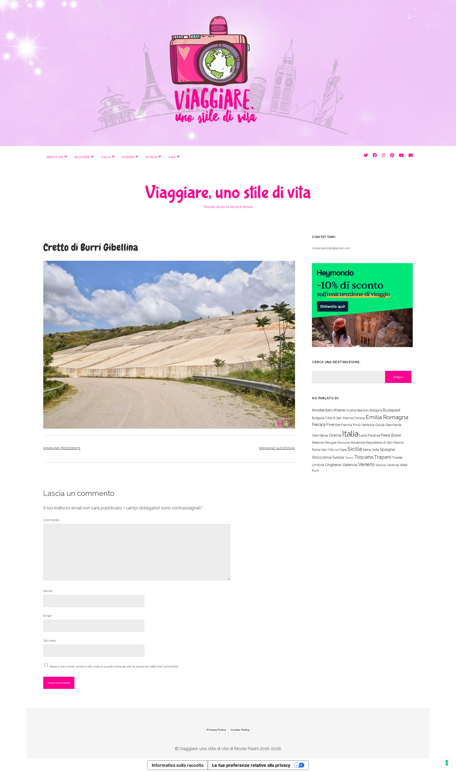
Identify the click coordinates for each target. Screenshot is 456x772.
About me (54, 157)
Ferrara (318, 424)
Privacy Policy (216, 730)
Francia (346, 425)
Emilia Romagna (387, 417)
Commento (51, 520)
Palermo (318, 442)
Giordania (320, 435)
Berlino (363, 410)
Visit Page (228, 73)
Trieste (397, 457)
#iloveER (82, 157)
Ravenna (358, 442)
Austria (351, 410)
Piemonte (343, 442)
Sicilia (355, 449)
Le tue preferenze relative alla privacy (251, 765)
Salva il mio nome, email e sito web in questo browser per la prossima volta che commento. (114, 666)
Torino (349, 457)
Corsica (359, 418)
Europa (128, 157)
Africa (151, 157)
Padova (374, 435)
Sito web (49, 640)
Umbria (318, 465)
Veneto (366, 464)
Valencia (349, 464)
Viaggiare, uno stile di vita (228, 192)
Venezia (381, 465)
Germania (393, 425)
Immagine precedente (61, 448)
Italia (106, 157)
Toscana (363, 457)
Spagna (387, 449)
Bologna (376, 410)
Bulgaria (318, 418)
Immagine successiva (277, 448)
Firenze (333, 424)
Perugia (330, 442)
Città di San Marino (339, 418)
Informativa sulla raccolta (177, 765)
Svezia (338, 457)
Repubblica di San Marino (385, 442)
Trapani (382, 457)
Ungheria (333, 464)
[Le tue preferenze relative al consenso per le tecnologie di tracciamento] (447, 763)
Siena (367, 449)
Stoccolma (321, 457)
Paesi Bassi (391, 435)
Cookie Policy (240, 730)
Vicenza (393, 465)
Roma (316, 450)
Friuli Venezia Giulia (368, 425)
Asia (171, 157)
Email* (47, 616)
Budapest (391, 410)
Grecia (335, 435)
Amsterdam (322, 410)
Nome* (48, 591)
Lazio (363, 435)
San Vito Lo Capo (334, 450)
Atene (339, 410)
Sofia (375, 450)
